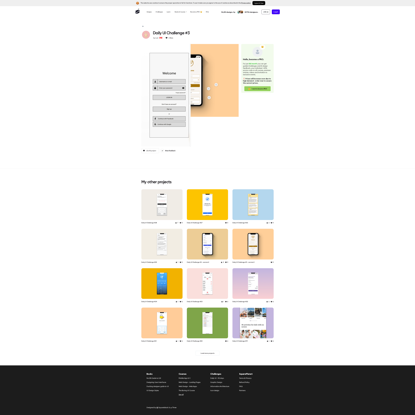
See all (181, 394)
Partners (242, 390)
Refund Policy (244, 382)
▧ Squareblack (162, 407)
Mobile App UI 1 (184, 378)
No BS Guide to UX (154, 378)
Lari (157, 38)
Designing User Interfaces (156, 382)
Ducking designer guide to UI (158, 386)
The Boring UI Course (187, 390)
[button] (142, 26)
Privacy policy (246, 3)
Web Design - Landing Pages (189, 382)
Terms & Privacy (245, 378)
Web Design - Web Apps (188, 386)
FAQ (241, 386)
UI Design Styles (153, 390)
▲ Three (173, 407)
